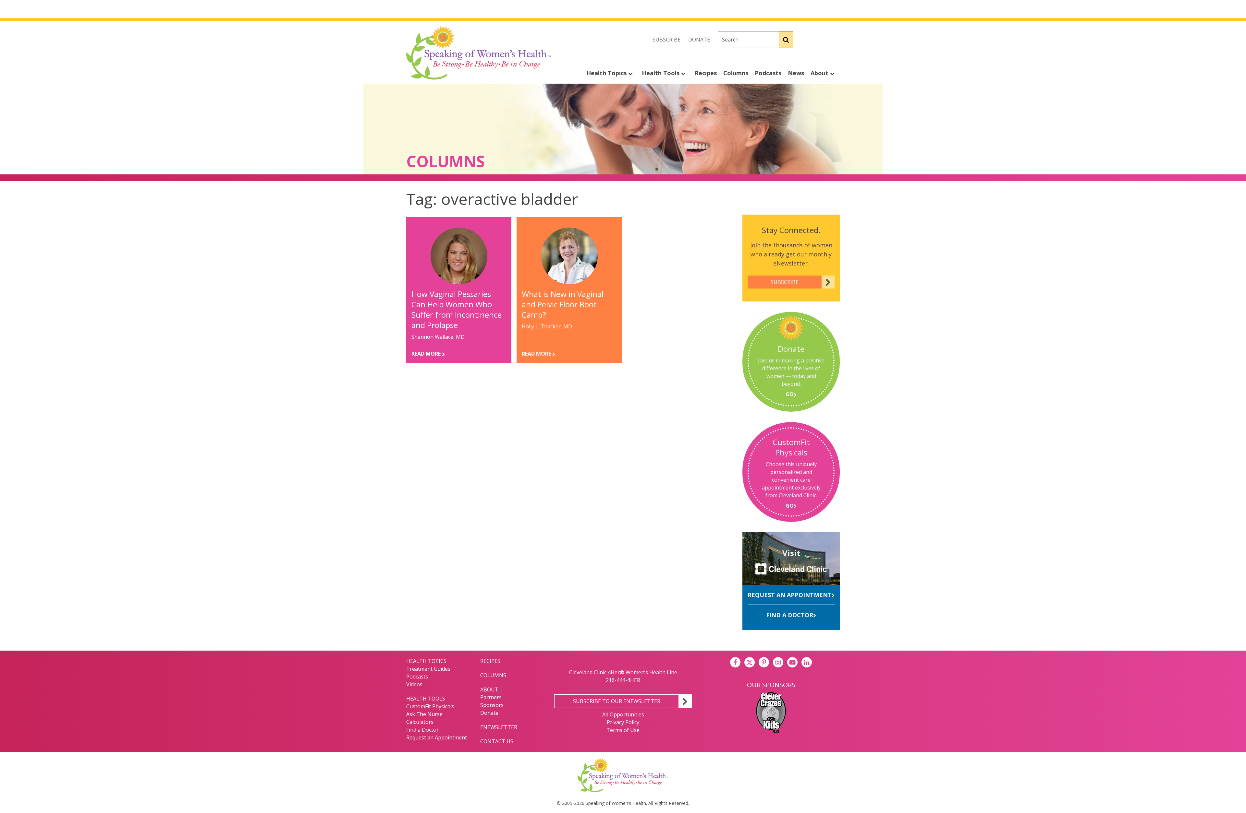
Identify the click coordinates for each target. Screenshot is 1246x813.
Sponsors (492, 705)
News (796, 73)
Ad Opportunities (623, 714)
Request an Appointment (790, 595)
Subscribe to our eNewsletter (616, 701)
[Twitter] (820, 39)
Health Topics (607, 73)
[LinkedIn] (806, 662)
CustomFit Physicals (430, 706)
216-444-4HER (623, 680)
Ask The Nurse (424, 714)
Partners (491, 697)
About (820, 73)
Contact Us (496, 741)
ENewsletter (498, 727)
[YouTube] (792, 662)
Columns (735, 73)
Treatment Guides (428, 668)
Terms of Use (623, 730)
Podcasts (768, 73)
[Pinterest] (764, 662)
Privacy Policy (623, 722)
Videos (414, 684)
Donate (699, 39)
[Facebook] (806, 39)
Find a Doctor (789, 615)
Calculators (420, 721)
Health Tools (661, 73)
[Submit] (786, 39)
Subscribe (666, 39)
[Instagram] (834, 39)
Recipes (706, 73)
